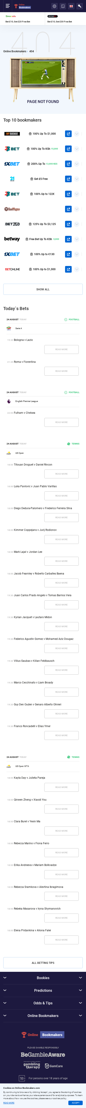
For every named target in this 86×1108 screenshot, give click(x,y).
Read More (61, 349)
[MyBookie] (12, 134)
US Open (19, 453)
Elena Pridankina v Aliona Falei (32, 930)
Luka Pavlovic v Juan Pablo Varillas (35, 486)
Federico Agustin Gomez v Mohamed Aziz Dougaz (43, 638)
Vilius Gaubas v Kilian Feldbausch (34, 660)
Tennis (75, 443)
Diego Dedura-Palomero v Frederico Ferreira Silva (43, 508)
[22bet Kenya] (12, 149)
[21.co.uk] (12, 179)
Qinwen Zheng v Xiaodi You (30, 799)
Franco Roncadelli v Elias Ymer (32, 726)
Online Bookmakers (14, 51)
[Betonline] (12, 269)
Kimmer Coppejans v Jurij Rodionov (35, 530)
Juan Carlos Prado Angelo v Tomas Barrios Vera (42, 595)
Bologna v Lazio (23, 340)
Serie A (18, 328)
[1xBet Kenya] (12, 164)
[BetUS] (12, 224)
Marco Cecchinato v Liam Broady (33, 682)
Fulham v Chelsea (24, 412)
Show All (43, 289)
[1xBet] (12, 254)
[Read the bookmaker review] (24, 18)
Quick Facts (76, 132)
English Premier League (26, 401)
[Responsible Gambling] (43, 1062)
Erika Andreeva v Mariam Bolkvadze (35, 865)
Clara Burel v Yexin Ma (27, 821)
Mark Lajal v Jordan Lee (28, 551)
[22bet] (12, 194)
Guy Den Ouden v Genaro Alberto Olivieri (37, 704)
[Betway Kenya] (12, 239)
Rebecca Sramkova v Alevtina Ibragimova (38, 887)
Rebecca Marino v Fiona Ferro (31, 843)
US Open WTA (22, 766)
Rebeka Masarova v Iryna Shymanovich (37, 908)
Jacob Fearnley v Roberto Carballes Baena (39, 573)
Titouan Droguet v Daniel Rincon (33, 464)
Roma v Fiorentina (25, 361)
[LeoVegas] (12, 209)
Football (74, 319)
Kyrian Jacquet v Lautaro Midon (33, 617)
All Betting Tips (43, 962)
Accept (75, 1103)
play (68, 133)
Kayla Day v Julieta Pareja (29, 777)
